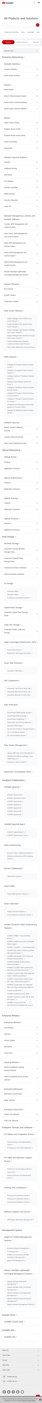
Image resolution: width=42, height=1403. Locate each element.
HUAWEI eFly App (12, 1381)
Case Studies (30, 32)
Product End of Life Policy (11, 32)
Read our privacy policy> (29, 1400)
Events (23, 32)
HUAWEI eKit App (12, 1376)
